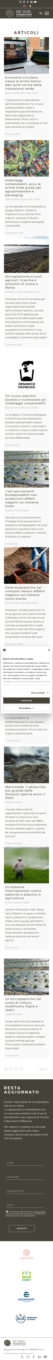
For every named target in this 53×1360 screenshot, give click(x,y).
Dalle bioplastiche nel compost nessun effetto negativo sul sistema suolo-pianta (25, 593)
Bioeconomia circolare (18, 93)
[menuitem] (39, 13)
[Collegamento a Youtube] (35, 2)
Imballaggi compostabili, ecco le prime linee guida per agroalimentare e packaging (23, 188)
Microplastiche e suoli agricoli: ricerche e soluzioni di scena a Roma (23, 282)
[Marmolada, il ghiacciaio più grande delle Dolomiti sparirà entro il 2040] (26, 765)
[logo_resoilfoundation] (22, 13)
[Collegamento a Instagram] (24, 2)
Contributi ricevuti (27, 1353)
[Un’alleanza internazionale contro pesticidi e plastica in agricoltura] (26, 865)
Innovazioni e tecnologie (19, 199)
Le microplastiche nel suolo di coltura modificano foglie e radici (23, 1004)
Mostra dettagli (38, 693)
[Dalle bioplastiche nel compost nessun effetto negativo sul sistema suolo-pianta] (26, 565)
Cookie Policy (15, 1353)
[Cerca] (39, 13)
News (35, 93)
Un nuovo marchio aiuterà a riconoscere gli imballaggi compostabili (25, 399)
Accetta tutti (26, 700)
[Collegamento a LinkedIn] (31, 2)
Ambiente (10, 292)
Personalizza (25, 708)
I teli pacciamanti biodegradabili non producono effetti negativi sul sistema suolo (22, 499)
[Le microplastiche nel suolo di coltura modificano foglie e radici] (26, 977)
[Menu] (45, 13)
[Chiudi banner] (49, 650)
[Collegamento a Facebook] (28, 2)
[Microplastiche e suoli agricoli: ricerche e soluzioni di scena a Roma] (26, 254)
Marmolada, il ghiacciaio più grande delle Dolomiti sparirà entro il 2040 (25, 792)
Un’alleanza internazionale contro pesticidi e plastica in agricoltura (23, 892)
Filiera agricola (25, 292)
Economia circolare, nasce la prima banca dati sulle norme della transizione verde (23, 83)
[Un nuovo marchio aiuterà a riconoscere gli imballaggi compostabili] (26, 374)
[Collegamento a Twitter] (20, 2)
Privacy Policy (40, 1212)
